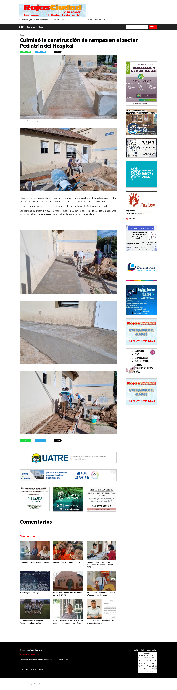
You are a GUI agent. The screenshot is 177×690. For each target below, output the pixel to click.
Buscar (153, 27)
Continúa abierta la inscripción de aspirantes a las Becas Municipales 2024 (100, 564)
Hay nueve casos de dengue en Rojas (34, 562)
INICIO (22, 27)
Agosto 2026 (147, 653)
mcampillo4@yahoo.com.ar (30, 655)
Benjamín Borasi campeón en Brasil (66, 562)
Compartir (26, 52)
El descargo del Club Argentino (31, 593)
